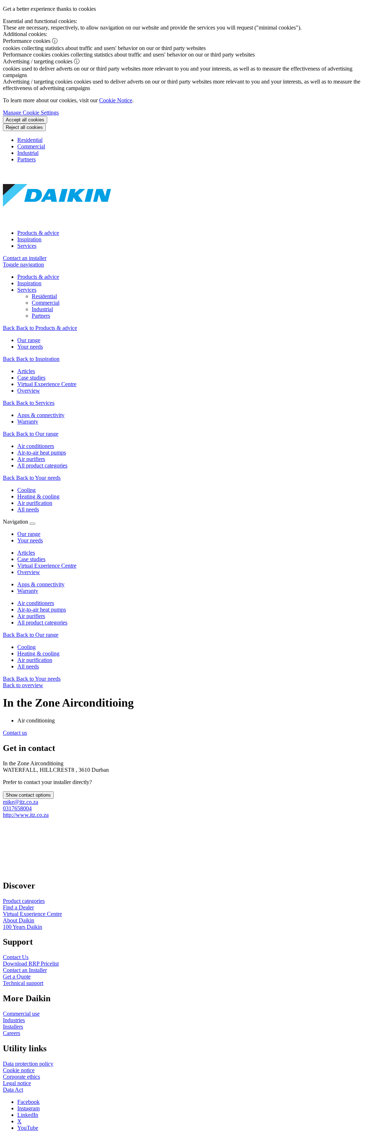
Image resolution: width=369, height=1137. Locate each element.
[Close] (32, 524)
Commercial (31, 146)
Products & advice (38, 233)
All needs (28, 666)
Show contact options (28, 795)
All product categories (42, 622)
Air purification (34, 660)
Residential (30, 140)
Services (26, 246)
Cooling (26, 647)
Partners (26, 159)
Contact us (15, 733)
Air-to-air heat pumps (41, 609)
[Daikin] (57, 221)
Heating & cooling (38, 653)
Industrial (28, 153)
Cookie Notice (115, 100)
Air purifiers (31, 616)
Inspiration (29, 239)
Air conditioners (35, 603)
